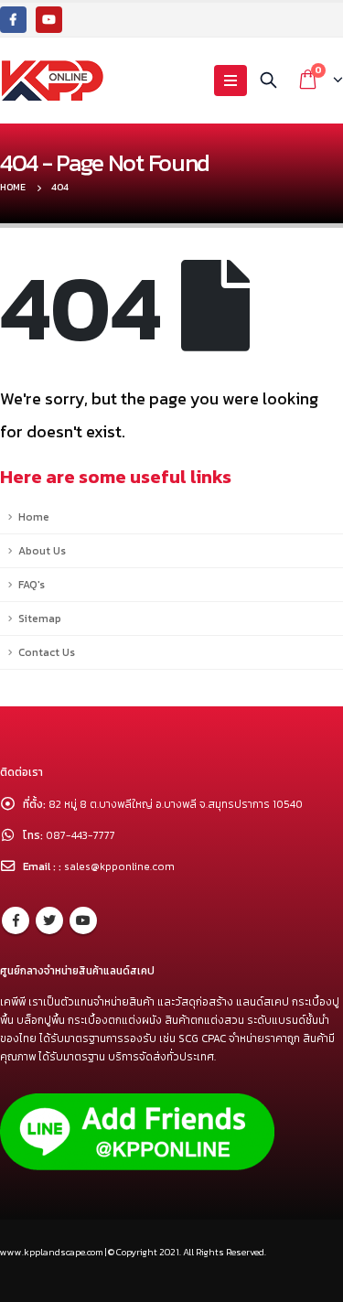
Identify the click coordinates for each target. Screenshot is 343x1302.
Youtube (83, 920)
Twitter (49, 920)
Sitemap (39, 618)
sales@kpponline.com (119, 866)
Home (33, 517)
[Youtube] (49, 19)
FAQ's (31, 584)
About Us (42, 551)
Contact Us (46, 652)
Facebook (15, 920)
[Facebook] (13, 19)
